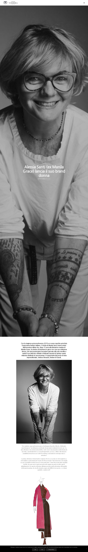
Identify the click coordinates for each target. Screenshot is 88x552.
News (44, 163)
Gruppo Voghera (41, 178)
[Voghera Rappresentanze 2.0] (10, 2)
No (42, 549)
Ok (35, 549)
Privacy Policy (51, 549)
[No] (86, 548)
